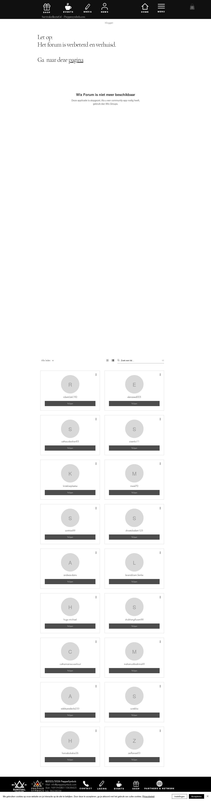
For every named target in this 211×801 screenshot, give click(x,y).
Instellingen (179, 796)
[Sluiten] (207, 796)
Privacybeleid (148, 796)
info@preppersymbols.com (63, 784)
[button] (192, 7)
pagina (75, 60)
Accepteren (196, 796)
